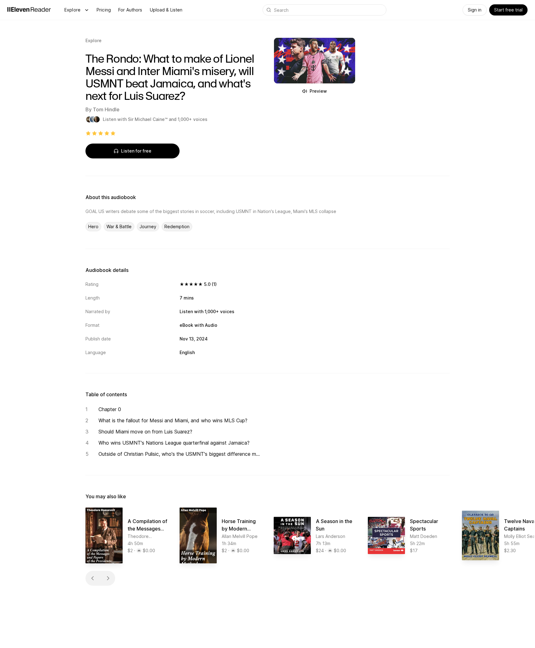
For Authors (130, 9)
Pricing (104, 9)
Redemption (176, 226)
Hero (93, 226)
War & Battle (119, 226)
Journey (148, 226)
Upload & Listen (166, 9)
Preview (318, 91)
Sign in (474, 9)
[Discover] (86, 10)
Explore (72, 9)
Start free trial (508, 9)
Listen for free (136, 150)
